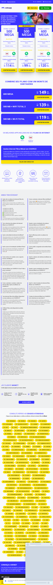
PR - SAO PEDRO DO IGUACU (26, 440)
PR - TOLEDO (31, 443)
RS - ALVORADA (36, 446)
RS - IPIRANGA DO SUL (19, 472)
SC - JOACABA (26, 523)
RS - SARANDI (36, 491)
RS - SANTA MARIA (9, 491)
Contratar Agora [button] (43, 97)
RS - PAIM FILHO (21, 481)
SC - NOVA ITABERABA (33, 529)
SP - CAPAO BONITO (8, 552)
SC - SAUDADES (36, 542)
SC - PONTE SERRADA (21, 536)
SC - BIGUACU (42, 504)
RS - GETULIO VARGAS (32, 469)
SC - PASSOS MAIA (31, 532)
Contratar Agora (9, 70)
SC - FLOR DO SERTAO (8, 516)
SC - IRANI (46, 520)
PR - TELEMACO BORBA (19, 443)
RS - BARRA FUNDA (31, 449)
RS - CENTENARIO (34, 459)
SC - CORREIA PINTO (45, 510)
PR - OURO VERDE (32, 430)
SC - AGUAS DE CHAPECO (27, 500)
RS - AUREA (6, 449)
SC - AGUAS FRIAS (41, 500)
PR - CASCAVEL (32, 421)
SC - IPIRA (16, 520)
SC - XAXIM (22, 548)
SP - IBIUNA (19, 552)
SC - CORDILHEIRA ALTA (31, 510)
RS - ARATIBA (47, 446)
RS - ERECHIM (46, 462)
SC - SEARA (46, 542)
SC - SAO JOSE (7, 542)
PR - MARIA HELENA (45, 427)
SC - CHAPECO (6, 510)
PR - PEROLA (18, 433)
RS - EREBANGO (35, 462)
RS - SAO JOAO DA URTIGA (23, 491)
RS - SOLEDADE (28, 494)
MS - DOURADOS (11, 421)
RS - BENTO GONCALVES (12, 453)
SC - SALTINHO (9, 539)
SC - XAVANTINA (12, 548)
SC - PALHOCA (8, 532)
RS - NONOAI (26, 478)
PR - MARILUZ (8, 430)
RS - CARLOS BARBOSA (44, 456)
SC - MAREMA (34, 526)
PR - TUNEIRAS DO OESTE (44, 443)
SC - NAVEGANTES (7, 529)
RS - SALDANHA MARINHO (39, 484)
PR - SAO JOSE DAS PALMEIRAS (37, 437)
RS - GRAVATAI (44, 469)
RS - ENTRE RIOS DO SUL (22, 462)
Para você (4, 1)
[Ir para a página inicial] (7, 8)
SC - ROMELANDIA (44, 536)
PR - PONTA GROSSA (29, 433)
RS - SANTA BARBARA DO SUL (24, 488)
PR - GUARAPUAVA (45, 424)
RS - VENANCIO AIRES (33, 497)
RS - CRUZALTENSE (8, 462)
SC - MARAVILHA (23, 526)
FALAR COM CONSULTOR (26, 162)
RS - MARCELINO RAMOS (38, 475)
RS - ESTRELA (32, 465)
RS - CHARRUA (45, 459)
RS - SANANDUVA (10, 488)
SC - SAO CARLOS (43, 539)
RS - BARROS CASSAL (45, 449)
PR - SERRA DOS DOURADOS (42, 440)
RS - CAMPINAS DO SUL (40, 453)
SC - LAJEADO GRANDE (11, 526)
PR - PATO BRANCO (43, 430)
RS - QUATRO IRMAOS (25, 484)
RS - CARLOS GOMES (9, 459)
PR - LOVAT (14, 427)
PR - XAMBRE (26, 446)
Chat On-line (34, 8)
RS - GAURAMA (19, 469)
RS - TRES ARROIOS (40, 494)
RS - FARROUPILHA (43, 465)
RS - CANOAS (7, 456)
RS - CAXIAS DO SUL (21, 459)
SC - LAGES (44, 523)
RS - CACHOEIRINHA (26, 453)
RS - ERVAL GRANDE (10, 465)
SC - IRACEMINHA (36, 520)
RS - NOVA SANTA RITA (38, 478)
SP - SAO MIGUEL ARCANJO (14, 555)
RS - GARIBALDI (8, 469)
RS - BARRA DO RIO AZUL (18, 449)
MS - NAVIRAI (22, 421)
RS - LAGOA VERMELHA (14, 475)
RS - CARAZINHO (31, 456)
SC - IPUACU (25, 520)
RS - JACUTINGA (44, 472)
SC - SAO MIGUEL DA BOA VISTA (22, 542)
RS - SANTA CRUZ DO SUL (41, 488)
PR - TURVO (5, 446)
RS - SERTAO (45, 491)
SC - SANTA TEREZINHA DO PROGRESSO (26, 539)
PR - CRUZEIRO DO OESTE (21, 424)
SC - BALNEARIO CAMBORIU (14, 504)
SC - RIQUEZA (33, 536)
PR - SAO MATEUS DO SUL (10, 440)
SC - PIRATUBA (8, 536)
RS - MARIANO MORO (14, 478)
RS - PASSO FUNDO (33, 481)
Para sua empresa (11, 1)
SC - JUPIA (35, 523)
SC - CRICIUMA (9, 513)
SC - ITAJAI (16, 523)
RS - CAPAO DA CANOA (18, 456)
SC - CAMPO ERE (44, 507)
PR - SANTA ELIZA (22, 437)
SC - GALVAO (33, 516)
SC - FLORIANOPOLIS (21, 516)
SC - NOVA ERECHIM (19, 529)
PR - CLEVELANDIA (7, 424)
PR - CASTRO (43, 421)
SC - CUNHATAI (32, 513)
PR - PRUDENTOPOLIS (43, 433)
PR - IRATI (6, 427)
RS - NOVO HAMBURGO (8, 481)
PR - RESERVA (11, 437)
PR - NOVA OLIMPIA (19, 430)
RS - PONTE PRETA (12, 484)
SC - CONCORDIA (18, 510)
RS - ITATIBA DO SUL (32, 472)
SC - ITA (8, 523)
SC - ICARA (7, 520)
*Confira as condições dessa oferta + (9, 60)
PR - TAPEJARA (6, 443)
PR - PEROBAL (8, 433)
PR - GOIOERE (34, 424)
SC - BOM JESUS (8, 507)
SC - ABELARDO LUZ (12, 500)
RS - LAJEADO (26, 475)
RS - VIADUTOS (45, 497)
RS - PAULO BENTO (45, 481)
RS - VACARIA (21, 497)
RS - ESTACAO (21, 465)
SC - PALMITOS (19, 532)
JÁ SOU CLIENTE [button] (26, 402)
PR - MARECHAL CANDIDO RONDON (29, 427)
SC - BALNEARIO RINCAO (29, 504)
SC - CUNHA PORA (21, 513)
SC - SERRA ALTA (10, 545)
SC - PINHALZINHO (43, 532)
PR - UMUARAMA (16, 446)
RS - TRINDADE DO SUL (9, 497)
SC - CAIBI (34, 507)
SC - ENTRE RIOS (43, 513)
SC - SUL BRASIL (21, 545)
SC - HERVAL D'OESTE (45, 516)
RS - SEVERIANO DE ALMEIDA (14, 494)
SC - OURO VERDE (46, 529)
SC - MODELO (44, 526)
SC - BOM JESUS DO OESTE (22, 507)
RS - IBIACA (7, 472)
